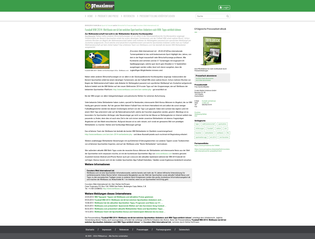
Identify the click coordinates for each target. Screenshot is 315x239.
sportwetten (222, 124)
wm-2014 (213, 137)
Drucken (197, 112)
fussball (210, 128)
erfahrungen (200, 128)
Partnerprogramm (163, 229)
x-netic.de (205, 103)
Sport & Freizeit (107, 25)
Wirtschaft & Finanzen (125, 25)
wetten (218, 128)
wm (225, 128)
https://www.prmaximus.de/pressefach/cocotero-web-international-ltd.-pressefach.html (212, 150)
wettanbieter (209, 133)
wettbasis (220, 133)
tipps (197, 124)
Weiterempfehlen (201, 114)
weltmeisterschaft (208, 124)
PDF (196, 116)
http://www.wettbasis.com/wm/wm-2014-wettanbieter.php (108, 134)
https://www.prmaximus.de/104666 (207, 145)
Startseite (90, 229)
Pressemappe (142, 229)
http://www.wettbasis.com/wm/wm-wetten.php (132, 89)
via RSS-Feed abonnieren (204, 78)
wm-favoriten (224, 137)
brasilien (198, 133)
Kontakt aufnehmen (209, 101)
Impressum (106, 229)
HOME (90, 16)
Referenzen (129, 16)
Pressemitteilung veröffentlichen (157, 16)
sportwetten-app (201, 137)
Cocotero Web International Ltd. (147, 25)
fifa (228, 133)
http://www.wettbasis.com (113, 189)
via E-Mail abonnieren (203, 80)
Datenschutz (184, 229)
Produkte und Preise (108, 16)
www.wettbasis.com (164, 154)
